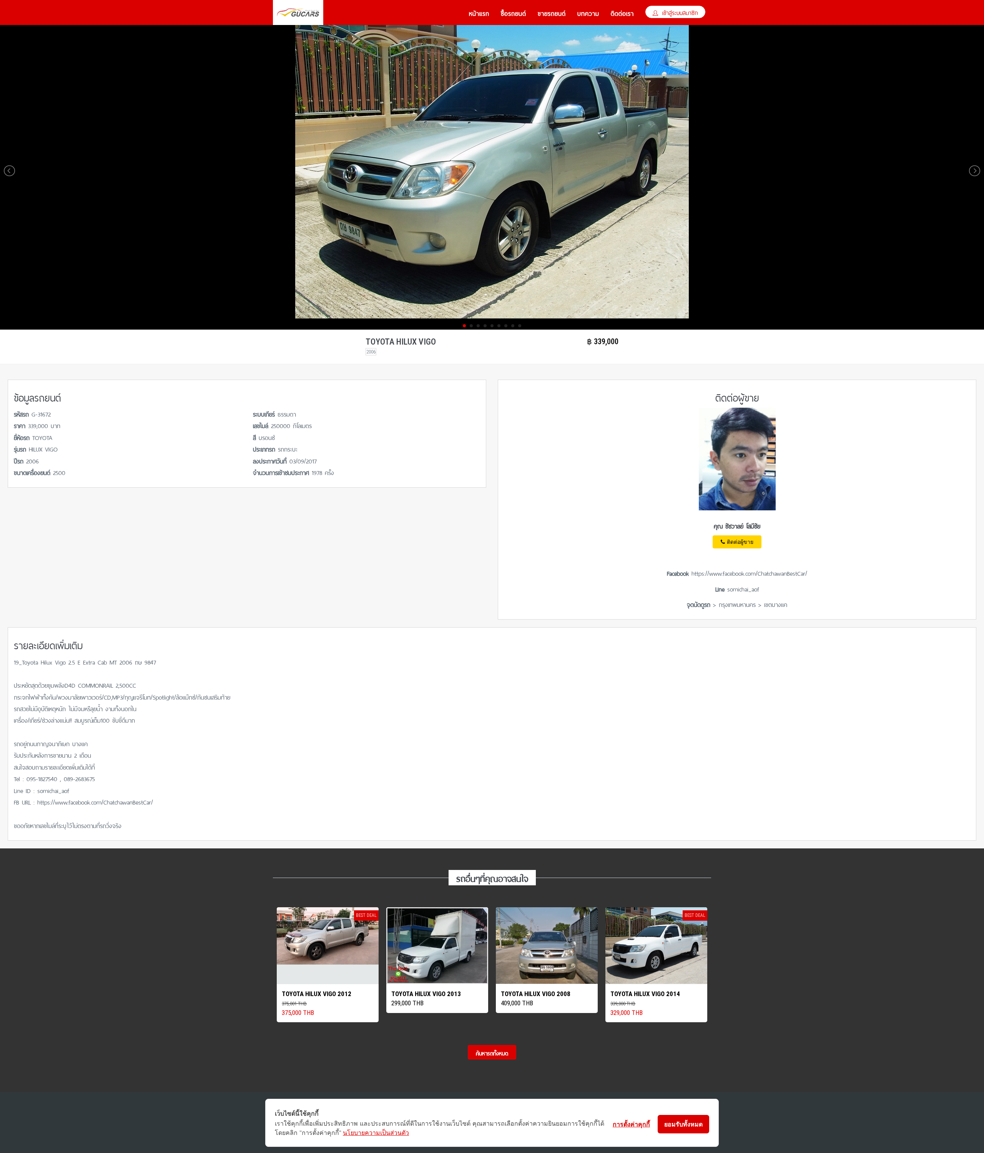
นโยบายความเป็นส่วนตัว (376, 1132)
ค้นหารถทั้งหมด (492, 1053)
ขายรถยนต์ (552, 12)
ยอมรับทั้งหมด (683, 1124)
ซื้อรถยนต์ (513, 12)
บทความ (588, 12)
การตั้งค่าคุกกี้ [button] (631, 1124)
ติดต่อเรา (622, 12)
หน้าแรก (479, 12)
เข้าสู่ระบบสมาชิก (679, 12)
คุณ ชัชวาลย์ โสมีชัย (737, 525)
